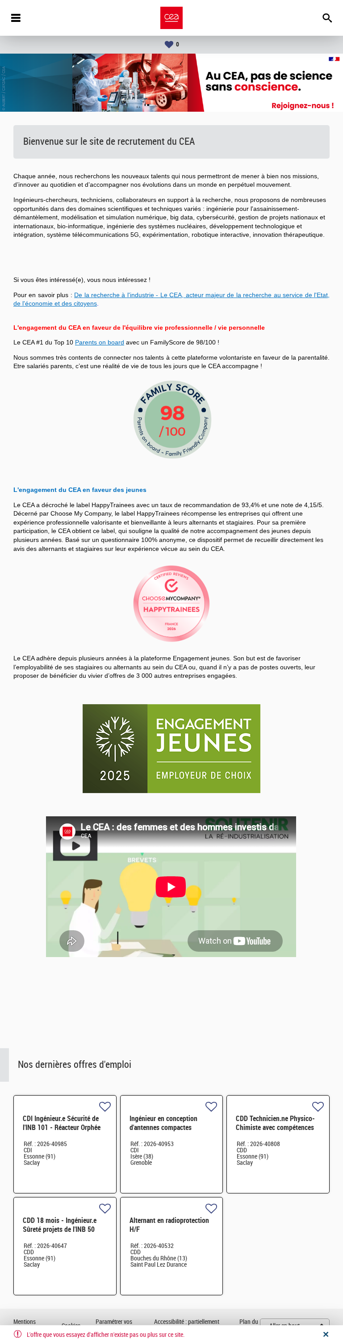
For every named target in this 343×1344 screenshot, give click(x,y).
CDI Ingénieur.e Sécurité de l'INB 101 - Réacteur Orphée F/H (61, 1127)
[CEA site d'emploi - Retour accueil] (171, 18)
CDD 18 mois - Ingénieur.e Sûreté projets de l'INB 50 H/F (59, 1229)
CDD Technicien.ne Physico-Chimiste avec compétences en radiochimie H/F (275, 1127)
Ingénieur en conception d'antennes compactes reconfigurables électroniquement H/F (163, 1132)
